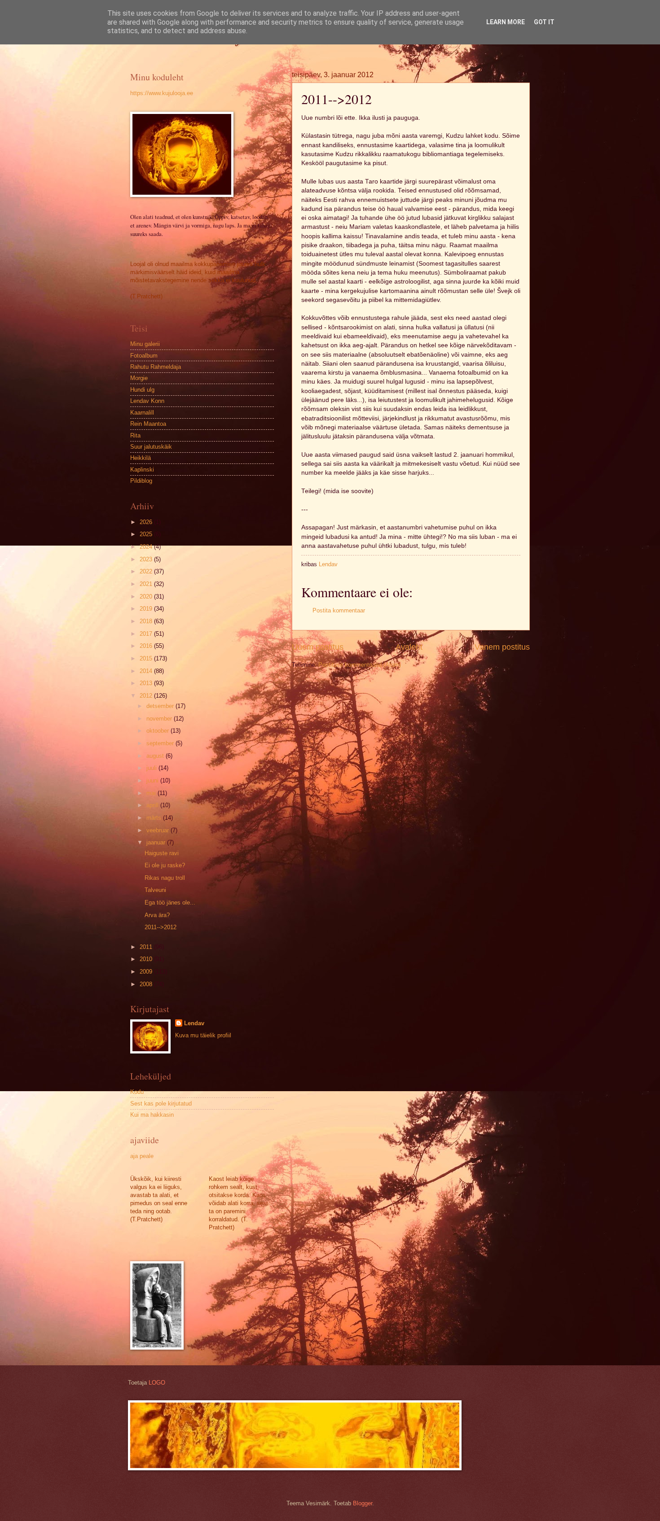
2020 (147, 596)
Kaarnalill (142, 412)
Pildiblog (141, 480)
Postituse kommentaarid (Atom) (359, 664)
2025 (147, 534)
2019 (147, 608)
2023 (147, 559)
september (161, 743)
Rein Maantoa (148, 423)
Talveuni (155, 890)
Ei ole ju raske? (165, 865)
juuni (153, 780)
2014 (147, 671)
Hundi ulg (142, 389)
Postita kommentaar (338, 610)
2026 (147, 522)
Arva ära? (157, 915)
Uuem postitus (317, 646)
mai (152, 793)
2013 (147, 683)
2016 (147, 645)
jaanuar (156, 842)
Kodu (137, 1091)
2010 (147, 959)
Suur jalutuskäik (151, 446)
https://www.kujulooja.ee (161, 93)
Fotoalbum (144, 355)
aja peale (142, 1156)
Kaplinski (142, 469)
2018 (147, 621)
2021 (147, 584)
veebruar (158, 830)
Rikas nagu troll (165, 877)
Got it (544, 22)
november (160, 718)
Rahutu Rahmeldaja (155, 366)
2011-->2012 (160, 927)
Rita (135, 435)
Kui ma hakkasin (152, 1114)
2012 (147, 695)
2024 (147, 546)
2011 (147, 947)
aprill (153, 805)
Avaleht (409, 646)
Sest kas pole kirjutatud (161, 1103)
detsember (161, 706)
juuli (152, 768)
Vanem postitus (502, 646)
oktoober (158, 730)
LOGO (157, 1382)
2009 (147, 971)
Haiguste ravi (162, 853)
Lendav (194, 1023)
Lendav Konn (147, 401)
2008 (147, 984)
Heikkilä (140, 458)
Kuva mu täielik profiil (203, 1035)
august (156, 755)
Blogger (362, 1503)
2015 (147, 658)
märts (154, 817)
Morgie (139, 378)
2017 (147, 633)
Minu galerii (145, 344)
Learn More (505, 22)
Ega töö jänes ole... (170, 902)
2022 (147, 571)
